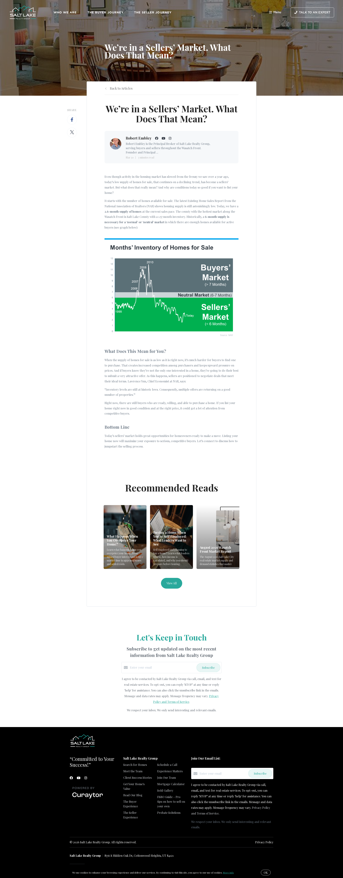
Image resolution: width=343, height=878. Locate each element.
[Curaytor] (87, 798)
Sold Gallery (165, 790)
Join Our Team (166, 777)
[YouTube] (78, 778)
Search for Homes (135, 765)
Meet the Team (132, 771)
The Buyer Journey (106, 12)
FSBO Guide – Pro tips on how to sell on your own (171, 801)
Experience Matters (170, 771)
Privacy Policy (264, 842)
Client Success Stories (137, 777)
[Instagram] (85, 778)
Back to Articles (121, 88)
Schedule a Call (167, 765)
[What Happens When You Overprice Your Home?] (125, 537)
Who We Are (65, 12)
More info (228, 872)
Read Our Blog (132, 795)
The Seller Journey (153, 12)
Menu (277, 12)
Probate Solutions (168, 813)
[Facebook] (71, 778)
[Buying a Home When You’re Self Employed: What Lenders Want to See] (171, 537)
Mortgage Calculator (171, 784)
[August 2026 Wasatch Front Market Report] (218, 537)
